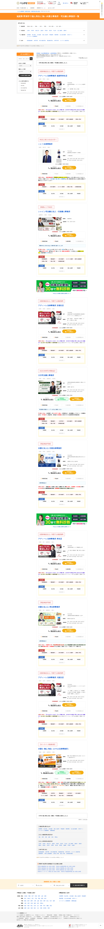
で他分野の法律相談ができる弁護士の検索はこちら (30, 45)
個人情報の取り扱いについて (56, 916)
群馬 (42, 898)
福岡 (25, 908)
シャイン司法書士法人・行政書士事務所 (54, 211)
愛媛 (48, 905)
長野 (44, 900)
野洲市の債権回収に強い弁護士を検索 (64, 869)
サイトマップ (76, 915)
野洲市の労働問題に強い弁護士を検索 (64, 868)
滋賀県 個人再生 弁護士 (35, 11)
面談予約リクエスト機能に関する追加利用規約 (25, 919)
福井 (54, 900)
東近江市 (37, 30)
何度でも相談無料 (48, 853)
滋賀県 (40, 79)
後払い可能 (62, 853)
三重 (35, 900)
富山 (48, 900)
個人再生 (34, 34)
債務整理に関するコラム (74, 916)
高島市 (80, 843)
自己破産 (39, 34)
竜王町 (56, 845)
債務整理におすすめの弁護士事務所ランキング (53, 918)
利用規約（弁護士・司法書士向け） (65, 915)
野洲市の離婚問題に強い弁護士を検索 (46, 866)
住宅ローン (69, 34)
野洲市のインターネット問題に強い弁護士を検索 (49, 871)
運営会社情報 (49, 915)
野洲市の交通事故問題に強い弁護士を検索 (65, 866)
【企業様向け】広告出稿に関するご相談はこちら (72, 918)
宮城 (36, 896)
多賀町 (73, 845)
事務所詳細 (44, 106)
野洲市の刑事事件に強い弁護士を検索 (46, 869)
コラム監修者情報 (20, 918)
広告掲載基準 (32, 918)
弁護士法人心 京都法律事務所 (50, 448)
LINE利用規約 (53, 53)
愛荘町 (60, 845)
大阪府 (40, 680)
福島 (45, 896)
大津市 (28, 30)
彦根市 (42, 30)
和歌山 (56, 837)
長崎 (32, 908)
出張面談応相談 (69, 853)
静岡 (32, 900)
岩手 (33, 896)
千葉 (36, 898)
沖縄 (49, 908)
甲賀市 (46, 30)
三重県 (40, 610)
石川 (51, 900)
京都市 (45, 214)
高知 (51, 905)
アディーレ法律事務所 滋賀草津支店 (52, 76)
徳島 (41, 905)
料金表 (56, 106)
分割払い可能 (56, 853)
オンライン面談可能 (64, 40)
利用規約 (38, 53)
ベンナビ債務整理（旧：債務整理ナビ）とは (25, 915)
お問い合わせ (65, 916)
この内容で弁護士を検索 (25, 75)
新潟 (41, 900)
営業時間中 (40, 853)
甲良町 (69, 845)
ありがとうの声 (51, 7)
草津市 (32, 30)
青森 (29, 896)
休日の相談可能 (42, 40)
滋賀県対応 (41, 214)
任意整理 (29, 34)
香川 (44, 905)
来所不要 (36, 40)
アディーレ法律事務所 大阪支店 (51, 677)
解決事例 (32, 7)
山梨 (38, 900)
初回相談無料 (29, 40)
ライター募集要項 (45, 916)
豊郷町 (65, 845)
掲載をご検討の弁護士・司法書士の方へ (24, 916)
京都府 (40, 308)
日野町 (52, 845)
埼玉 (33, 898)
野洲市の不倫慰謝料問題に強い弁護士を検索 (71, 871)
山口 (38, 905)
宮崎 (41, 908)
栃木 (45, 898)
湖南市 (39, 845)
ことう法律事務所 (45, 144)
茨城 (39, 898)
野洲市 (44, 845)
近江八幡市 (60, 30)
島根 (28, 905)
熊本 (35, 908)
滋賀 (49, 837)
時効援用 (51, 34)
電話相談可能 (50, 40)
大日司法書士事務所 (46, 375)
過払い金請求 (45, 34)
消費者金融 (52, 830)
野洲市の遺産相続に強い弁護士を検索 (46, 868)
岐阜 (28, 900)
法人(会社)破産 (63, 34)
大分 (38, 908)
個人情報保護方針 (45, 53)
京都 (46, 837)
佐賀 (28, 908)
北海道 (25, 896)
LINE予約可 (56, 40)
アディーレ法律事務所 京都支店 (51, 305)
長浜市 (50, 30)
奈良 (52, 837)
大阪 (39, 837)
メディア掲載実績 (37, 916)
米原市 (48, 845)
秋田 (39, 896)
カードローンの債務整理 (32, 36)
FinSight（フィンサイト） (40, 915)
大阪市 (44, 680)
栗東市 (65, 30)
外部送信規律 (39, 918)
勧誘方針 (27, 918)
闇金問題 (56, 34)
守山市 (54, 30)
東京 (25, 898)
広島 (35, 905)
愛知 (25, 900)
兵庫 (43, 837)
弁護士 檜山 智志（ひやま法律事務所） (54, 749)
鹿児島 (44, 908)
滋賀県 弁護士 (27, 11)
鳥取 (25, 905)
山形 (42, 896)
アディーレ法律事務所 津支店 (50, 539)
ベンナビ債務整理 (20, 11)
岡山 (32, 905)
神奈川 (28, 898)
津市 (43, 610)
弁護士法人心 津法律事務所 (49, 607)
